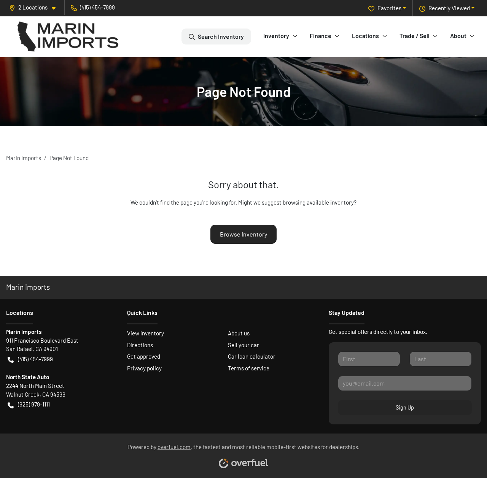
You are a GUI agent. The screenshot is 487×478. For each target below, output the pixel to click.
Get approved (143, 356)
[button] (35, 7)
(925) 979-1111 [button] (34, 404)
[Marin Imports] (68, 36)
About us (239, 333)
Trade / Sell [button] (414, 35)
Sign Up (405, 407)
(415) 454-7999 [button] (97, 7)
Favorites (389, 8)
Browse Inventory (243, 234)
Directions (140, 344)
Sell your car (243, 344)
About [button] (458, 35)
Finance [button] (320, 35)
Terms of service (248, 368)
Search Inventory (221, 36)
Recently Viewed (449, 8)
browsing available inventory (318, 202)
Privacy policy (144, 368)
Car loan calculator (251, 356)
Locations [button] (365, 35)
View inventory (145, 333)
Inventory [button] (276, 35)
